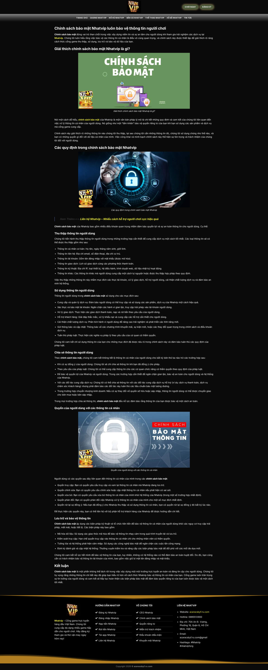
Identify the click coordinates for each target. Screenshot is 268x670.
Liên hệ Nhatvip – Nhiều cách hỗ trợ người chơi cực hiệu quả (118, 219)
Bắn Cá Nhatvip (135, 18)
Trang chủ (81, 18)
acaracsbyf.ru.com (199, 611)
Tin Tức (188, 18)
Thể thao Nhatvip (154, 18)
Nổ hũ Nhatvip (116, 18)
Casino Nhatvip (98, 18)
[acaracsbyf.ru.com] (134, 7)
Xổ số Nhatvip (174, 18)
